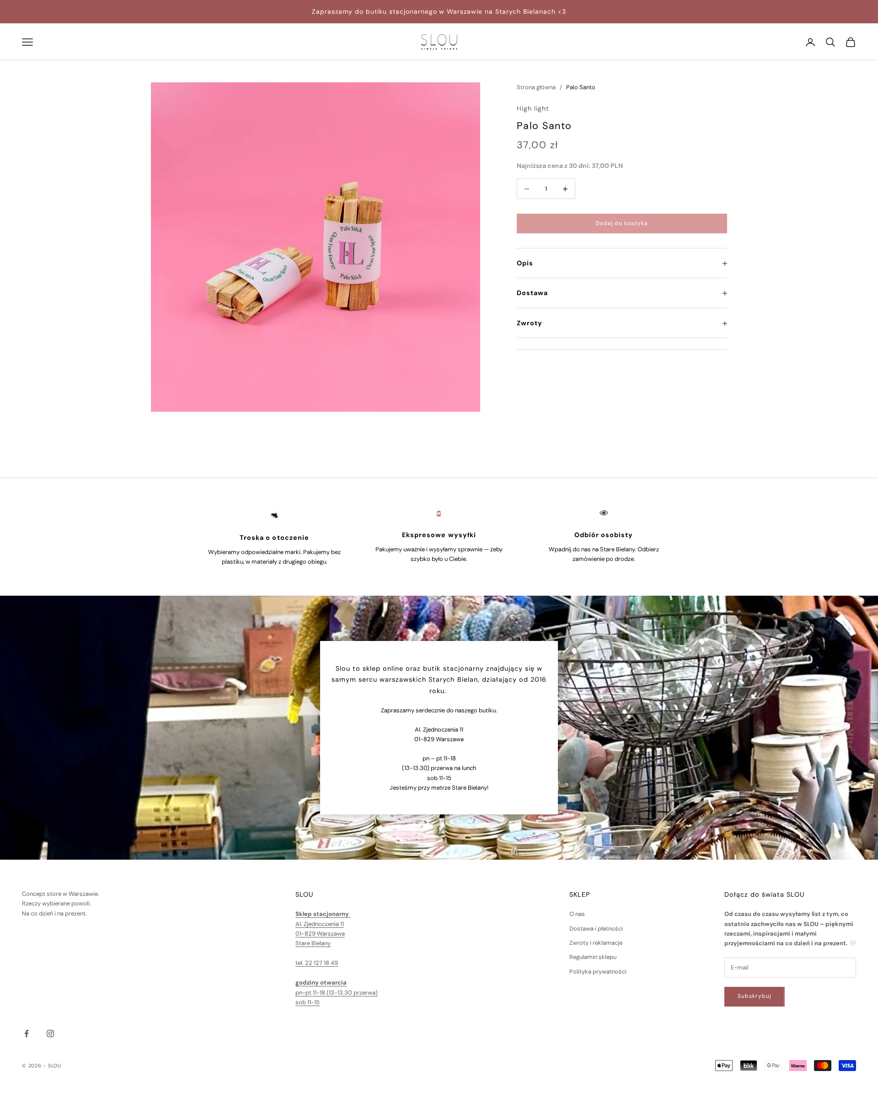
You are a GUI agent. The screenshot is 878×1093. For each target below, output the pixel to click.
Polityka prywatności (597, 971)
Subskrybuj (754, 996)
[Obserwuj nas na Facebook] (26, 1033)
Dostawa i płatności (596, 928)
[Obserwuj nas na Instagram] (50, 1033)
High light (533, 109)
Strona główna (536, 87)
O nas (577, 914)
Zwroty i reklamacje (595, 943)
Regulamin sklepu (592, 957)
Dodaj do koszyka (622, 223)
